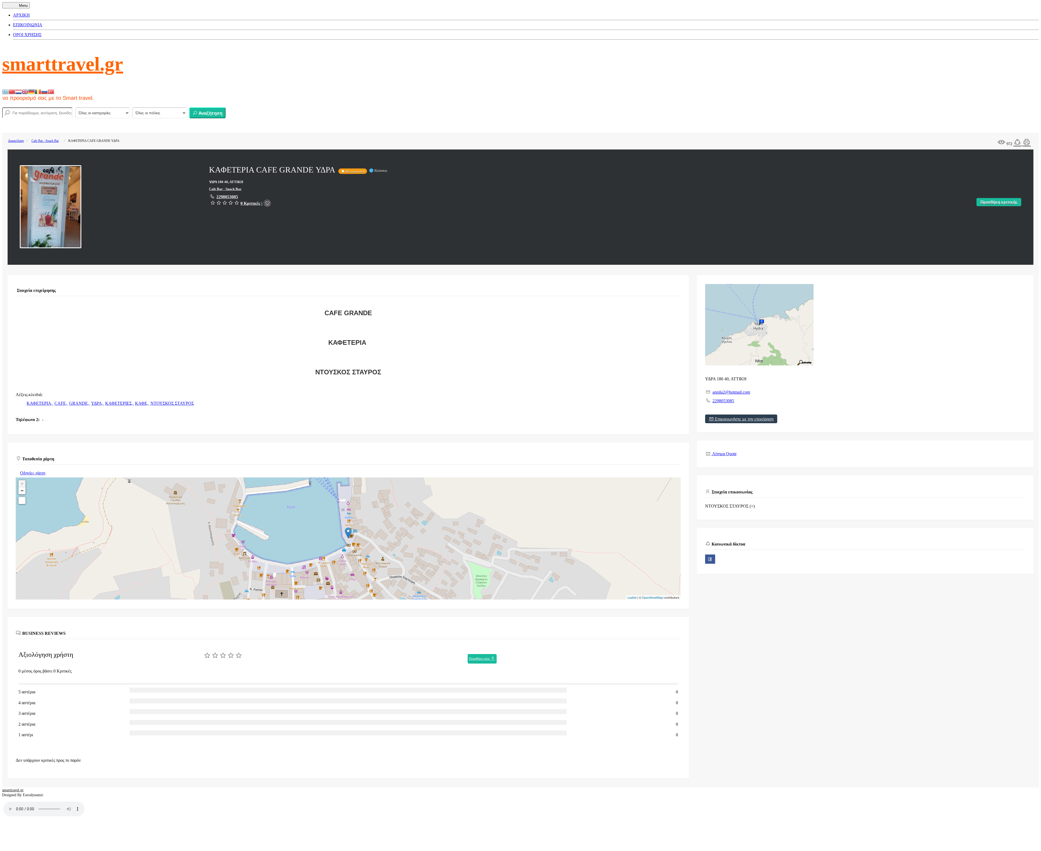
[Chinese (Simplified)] (12, 91)
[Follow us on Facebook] (710, 559)
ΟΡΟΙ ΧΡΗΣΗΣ (27, 34)
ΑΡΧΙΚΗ (21, 15)
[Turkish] (51, 91)
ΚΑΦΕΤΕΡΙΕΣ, (119, 403)
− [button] (22, 490)
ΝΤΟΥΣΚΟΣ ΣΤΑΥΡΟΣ (172, 403)
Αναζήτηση (209, 113)
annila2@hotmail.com (731, 392)
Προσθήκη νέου (479, 659)
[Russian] (44, 91)
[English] (25, 91)
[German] (31, 91)
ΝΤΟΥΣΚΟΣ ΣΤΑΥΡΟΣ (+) (730, 506)
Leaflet (632, 597)
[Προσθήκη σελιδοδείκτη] (267, 203)
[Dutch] (18, 91)
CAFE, (61, 403)
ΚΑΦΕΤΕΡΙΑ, (40, 403)
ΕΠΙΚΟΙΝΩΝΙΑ (27, 25)
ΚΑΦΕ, (142, 403)
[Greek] (5, 91)
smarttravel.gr (62, 64)
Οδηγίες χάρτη (32, 473)
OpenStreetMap (652, 597)
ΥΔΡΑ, (97, 403)
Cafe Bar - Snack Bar (45, 141)
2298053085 (227, 197)
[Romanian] (38, 91)
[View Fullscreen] (21, 500)
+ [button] (22, 483)
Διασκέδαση (16, 141)
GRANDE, (79, 403)
